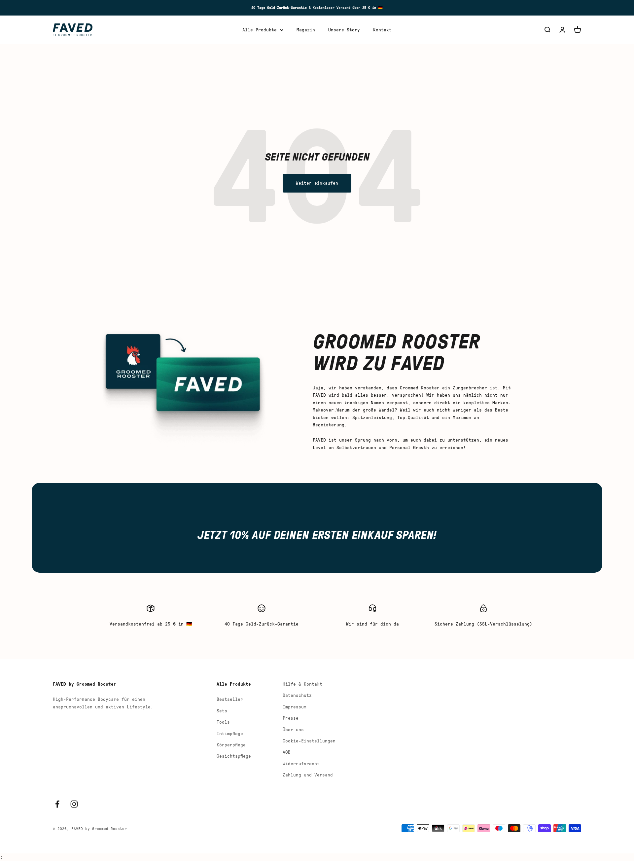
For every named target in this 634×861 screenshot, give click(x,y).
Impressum (294, 706)
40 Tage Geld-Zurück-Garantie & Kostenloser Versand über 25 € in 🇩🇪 (317, 7)
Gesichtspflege (234, 756)
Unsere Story (344, 29)
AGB (287, 752)
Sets (222, 710)
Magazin (306, 29)
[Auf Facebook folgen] (57, 804)
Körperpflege (231, 744)
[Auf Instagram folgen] (74, 804)
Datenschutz (297, 695)
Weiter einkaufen (317, 183)
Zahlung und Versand (308, 774)
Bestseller (230, 699)
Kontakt (382, 29)
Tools (223, 722)
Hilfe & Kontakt (302, 684)
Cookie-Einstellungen (309, 740)
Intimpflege (230, 733)
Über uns (293, 729)
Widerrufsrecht (301, 763)
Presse (291, 718)
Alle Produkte (259, 29)
